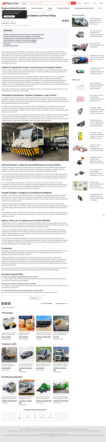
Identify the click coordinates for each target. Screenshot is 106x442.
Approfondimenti (83, 429)
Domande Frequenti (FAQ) (10, 45)
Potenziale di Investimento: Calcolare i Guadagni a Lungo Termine (21, 36)
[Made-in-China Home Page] (10, 3)
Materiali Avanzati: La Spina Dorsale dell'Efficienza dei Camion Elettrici (23, 38)
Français (32, 431)
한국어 (64, 431)
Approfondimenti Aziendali (14, 8)
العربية (60, 431)
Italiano (44, 431)
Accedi (79, 3)
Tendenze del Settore (63, 8)
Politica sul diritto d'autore (8, 307)
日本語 (69, 431)
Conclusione (6, 44)
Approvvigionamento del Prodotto (84, 8)
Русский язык (38, 431)
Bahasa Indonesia (95, 431)
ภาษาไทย (77, 431)
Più (100, 8)
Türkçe (82, 431)
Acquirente (86, 3)
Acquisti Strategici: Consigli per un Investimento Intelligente (20, 40)
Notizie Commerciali (37, 8)
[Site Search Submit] (73, 3)
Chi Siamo (21, 429)
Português (26, 431)
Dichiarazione (28, 429)
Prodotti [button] (24, 3)
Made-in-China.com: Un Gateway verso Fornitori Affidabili (19, 42)
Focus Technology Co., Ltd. (52, 433)
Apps (94, 3)
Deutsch (49, 431)
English (15, 431)
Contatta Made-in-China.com (62, 429)
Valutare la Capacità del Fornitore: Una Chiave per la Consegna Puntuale (23, 34)
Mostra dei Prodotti (74, 429)
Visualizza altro (9, 16)
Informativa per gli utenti (37, 429)
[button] (69, 3)
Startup (50, 8)
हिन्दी (73, 431)
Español (21, 431)
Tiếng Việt (87, 431)
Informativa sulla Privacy (49, 429)
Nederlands (55, 431)
